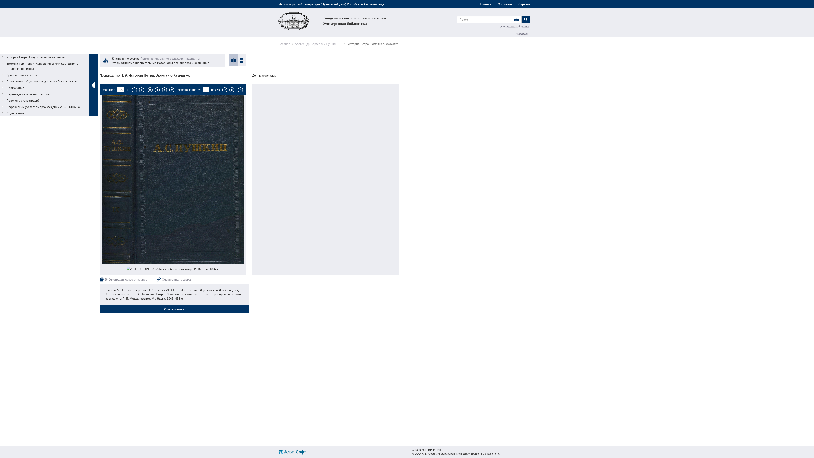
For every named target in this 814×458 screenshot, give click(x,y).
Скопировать (174, 309)
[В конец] (171, 89)
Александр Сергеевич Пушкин (316, 44)
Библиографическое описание (126, 279)
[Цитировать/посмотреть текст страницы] (231, 89)
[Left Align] (525, 19)
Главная (485, 4)
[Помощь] (240, 89)
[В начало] (150, 89)
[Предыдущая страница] (157, 89)
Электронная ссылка (176, 279)
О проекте (505, 4)
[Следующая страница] (164, 89)
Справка (524, 4)
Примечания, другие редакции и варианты (170, 58)
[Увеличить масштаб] (141, 89)
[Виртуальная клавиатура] (517, 19)
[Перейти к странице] (224, 89)
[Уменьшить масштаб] (134, 89)
